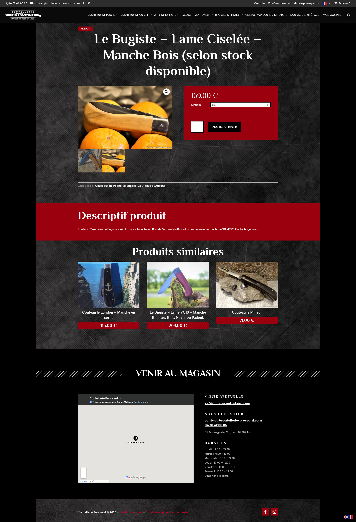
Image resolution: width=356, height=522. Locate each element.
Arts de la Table (165, 15)
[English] (346, 517)
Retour (85, 28)
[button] (166, 91)
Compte (259, 3)
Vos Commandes (279, 3)
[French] (326, 4)
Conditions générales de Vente (167, 512)
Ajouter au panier (224, 126)
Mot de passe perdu (306, 3)
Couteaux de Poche (101, 15)
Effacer (267, 112)
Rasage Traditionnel (196, 15)
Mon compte (332, 15)
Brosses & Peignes (227, 15)
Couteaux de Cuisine (135, 15)
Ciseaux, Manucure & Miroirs (264, 15)
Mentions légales (130, 512)
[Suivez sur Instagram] (274, 512)
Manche (196, 105)
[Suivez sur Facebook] (265, 512)
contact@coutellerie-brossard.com (233, 420)
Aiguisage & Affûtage (304, 15)
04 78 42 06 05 (216, 425)
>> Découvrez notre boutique (227, 403)
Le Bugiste (129, 186)
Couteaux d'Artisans (151, 186)
